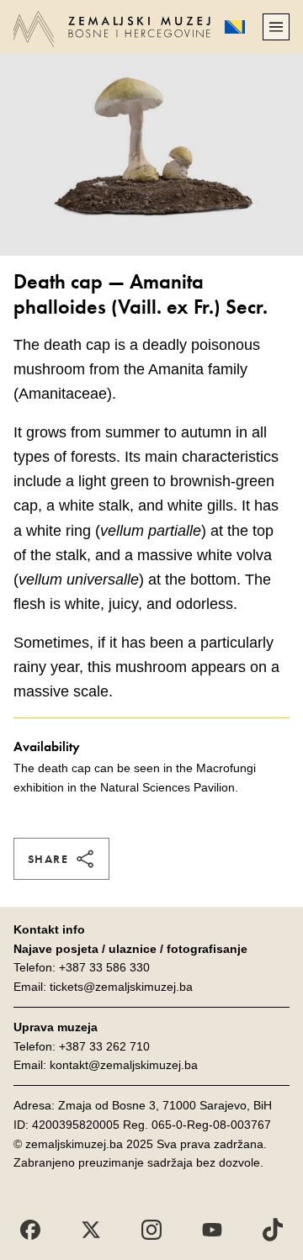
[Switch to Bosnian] (234, 27)
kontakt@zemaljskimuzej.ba (124, 1065)
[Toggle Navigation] (276, 26)
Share (48, 858)
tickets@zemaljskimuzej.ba (121, 986)
